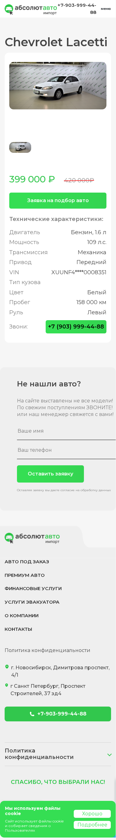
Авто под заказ (27, 562)
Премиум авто (25, 575)
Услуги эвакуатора (32, 602)
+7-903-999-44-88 (76, 8)
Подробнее (92, 825)
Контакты (18, 629)
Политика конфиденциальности (47, 650)
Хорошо (92, 814)
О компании (22, 615)
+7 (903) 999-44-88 (76, 326)
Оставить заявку (50, 474)
